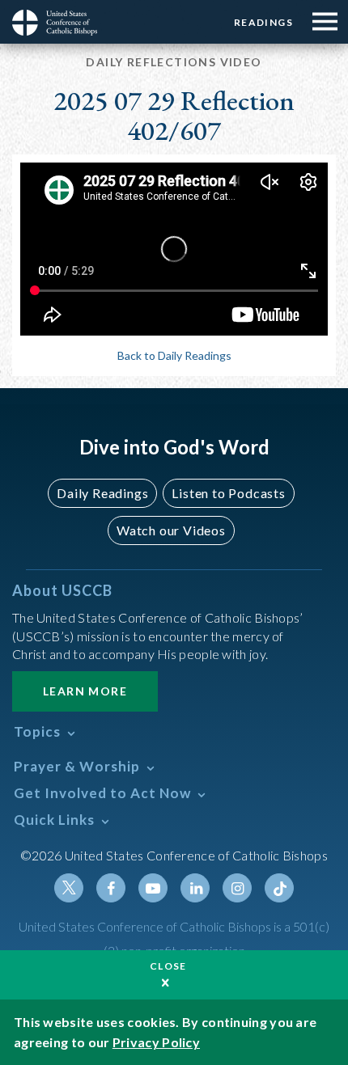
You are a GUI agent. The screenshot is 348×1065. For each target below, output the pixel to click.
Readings (263, 22)
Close (168, 966)
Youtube (153, 887)
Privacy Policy (156, 1042)
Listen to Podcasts (228, 493)
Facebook (110, 887)
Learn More (85, 691)
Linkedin (195, 887)
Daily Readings (102, 493)
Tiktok (279, 887)
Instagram (237, 887)
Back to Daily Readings (174, 355)
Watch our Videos (171, 530)
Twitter (68, 887)
